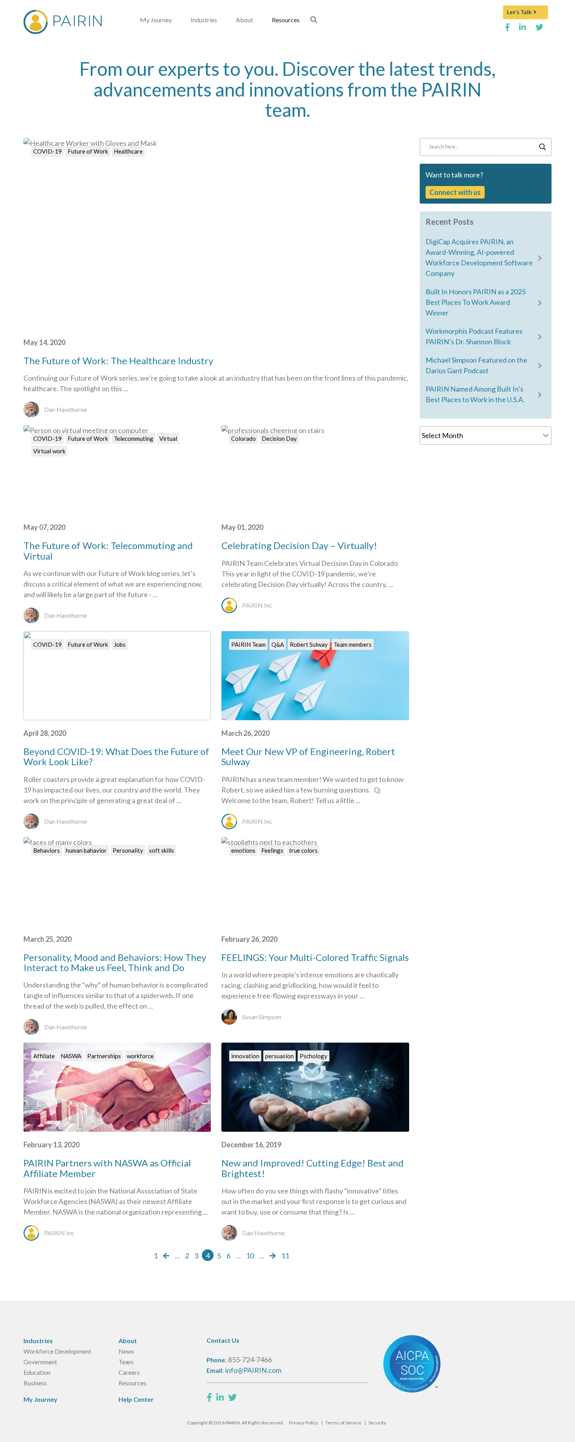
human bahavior (86, 850)
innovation (245, 1055)
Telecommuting (133, 438)
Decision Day (279, 438)
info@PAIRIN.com (253, 1370)
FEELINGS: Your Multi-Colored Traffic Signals (315, 957)
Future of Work (88, 151)
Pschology (313, 1055)
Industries (203, 19)
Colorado (243, 438)
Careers (129, 1372)
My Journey (156, 19)
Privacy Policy (303, 1423)
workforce (140, 1055)
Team (126, 1361)
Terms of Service (343, 1423)
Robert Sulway (309, 644)
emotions (243, 850)
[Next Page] (273, 1255)
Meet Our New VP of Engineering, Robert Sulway (308, 756)
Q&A (277, 644)
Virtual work (49, 450)
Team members (353, 644)
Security (377, 1423)
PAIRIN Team (248, 644)
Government (40, 1361)
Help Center (136, 1399)
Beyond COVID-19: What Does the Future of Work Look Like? (116, 756)
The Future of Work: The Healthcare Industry (118, 360)
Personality (128, 850)
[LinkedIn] (220, 1397)
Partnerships (104, 1055)
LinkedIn (522, 30)
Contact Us (223, 1340)
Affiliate (44, 1055)
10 (250, 1255)
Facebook (507, 30)
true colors (303, 850)
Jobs (120, 644)
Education (36, 1372)
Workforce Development (57, 1351)
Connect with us (455, 192)
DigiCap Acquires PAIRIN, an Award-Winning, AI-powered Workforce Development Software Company (479, 257)
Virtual (168, 438)
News (126, 1351)
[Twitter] (232, 1397)
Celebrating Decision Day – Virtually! (299, 545)
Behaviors (46, 850)
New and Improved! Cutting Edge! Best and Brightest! (312, 1168)
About (244, 19)
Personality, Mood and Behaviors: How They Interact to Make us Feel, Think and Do (114, 962)
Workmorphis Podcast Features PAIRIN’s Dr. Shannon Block (474, 336)
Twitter (540, 30)
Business (35, 1383)
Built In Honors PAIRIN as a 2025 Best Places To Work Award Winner (476, 302)
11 (285, 1255)
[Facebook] (209, 1397)
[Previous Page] (166, 1255)
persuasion (279, 1055)
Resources (286, 19)
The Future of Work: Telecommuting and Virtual (108, 550)
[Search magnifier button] (542, 146)
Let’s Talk (519, 12)
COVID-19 (47, 151)
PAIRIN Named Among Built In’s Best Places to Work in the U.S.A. (475, 394)
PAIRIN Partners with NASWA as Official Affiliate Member (107, 1168)
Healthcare (128, 151)
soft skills (161, 850)
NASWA (71, 1055)
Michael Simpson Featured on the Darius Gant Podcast (476, 365)
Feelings (272, 850)
